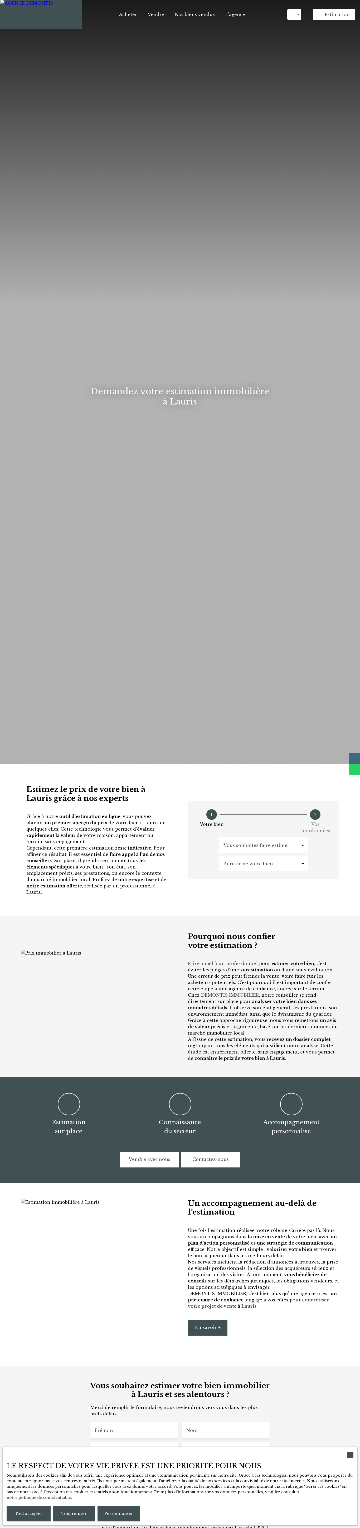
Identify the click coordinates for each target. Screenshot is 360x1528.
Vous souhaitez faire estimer (256, 845)
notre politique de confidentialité (39, 1497)
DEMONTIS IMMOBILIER (230, 995)
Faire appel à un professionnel (223, 963)
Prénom (104, 1430)
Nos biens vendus (195, 14)
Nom (191, 1430)
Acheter (128, 14)
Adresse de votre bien (248, 863)
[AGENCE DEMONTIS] (41, 14)
